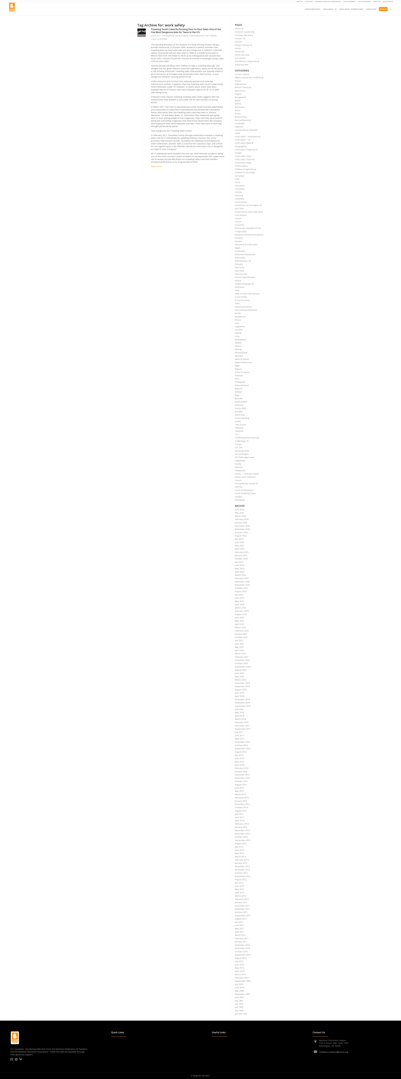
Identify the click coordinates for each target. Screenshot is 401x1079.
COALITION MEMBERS (349, 1)
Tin (236, 434)
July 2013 (239, 846)
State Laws (240, 414)
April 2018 (239, 715)
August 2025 (241, 535)
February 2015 (242, 797)
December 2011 (242, 905)
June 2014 (239, 817)
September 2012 (243, 876)
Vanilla (238, 464)
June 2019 (239, 692)
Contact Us (240, 38)
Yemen (238, 480)
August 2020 (241, 670)
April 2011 (239, 931)
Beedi (237, 100)
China (237, 182)
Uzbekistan (240, 460)
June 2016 (239, 758)
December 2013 (242, 830)
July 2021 (239, 640)
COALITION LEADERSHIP (364, 1)
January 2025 (241, 555)
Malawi (238, 342)
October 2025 (241, 532)
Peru (237, 378)
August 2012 (241, 879)
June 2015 (239, 787)
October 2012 (241, 873)
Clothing (239, 195)
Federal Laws (241, 274)
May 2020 (239, 676)
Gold (237, 290)
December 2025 (242, 526)
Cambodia (240, 123)
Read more (156, 166)
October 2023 (241, 588)
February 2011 (242, 938)
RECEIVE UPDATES (388, 1)
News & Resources (243, 362)
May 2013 (239, 853)
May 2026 (239, 512)
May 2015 (239, 791)
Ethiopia (239, 264)
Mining (238, 349)
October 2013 (241, 837)
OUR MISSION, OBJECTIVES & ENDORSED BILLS (328, 1)
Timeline (239, 431)
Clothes (238, 192)
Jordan (238, 313)
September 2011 (243, 915)
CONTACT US (377, 1)
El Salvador (240, 251)
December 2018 (242, 699)
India (237, 303)
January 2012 (241, 902)
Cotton (238, 218)
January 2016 (241, 771)
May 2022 (239, 621)
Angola (238, 94)
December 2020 (242, 660)
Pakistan (239, 375)
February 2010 (242, 977)
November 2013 (242, 833)
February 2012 (242, 899)
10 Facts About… (243, 74)
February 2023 (242, 611)
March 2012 (240, 896)
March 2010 (240, 974)
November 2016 (242, 742)
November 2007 (242, 994)
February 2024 (242, 578)
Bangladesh (240, 97)
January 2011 (241, 941)
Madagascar (240, 339)
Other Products (242, 372)
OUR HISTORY (309, 1)
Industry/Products (243, 306)
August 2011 (241, 918)
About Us (239, 28)
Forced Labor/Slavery (245, 277)
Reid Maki (163, 39)
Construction (241, 202)
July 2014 (239, 814)
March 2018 (240, 719)
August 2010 (241, 958)
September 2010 (243, 954)
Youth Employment (196, 36)
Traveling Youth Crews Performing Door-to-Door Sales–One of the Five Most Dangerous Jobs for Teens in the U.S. (186, 31)
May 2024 (239, 568)
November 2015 (242, 778)
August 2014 (241, 810)
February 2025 (242, 552)
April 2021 (239, 650)
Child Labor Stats (243, 156)
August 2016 (241, 751)
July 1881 (239, 1000)
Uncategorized (242, 450)
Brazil (237, 110)
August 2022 (241, 614)
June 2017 (239, 735)
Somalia (238, 411)
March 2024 (240, 575)
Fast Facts (239, 267)
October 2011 (241, 912)
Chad (237, 133)
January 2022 (241, 634)
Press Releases (242, 385)
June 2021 (239, 643)
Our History (240, 58)
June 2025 (239, 542)
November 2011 (242, 909)
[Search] (391, 9)
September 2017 (243, 729)
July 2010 (239, 961)
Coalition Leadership (244, 32)
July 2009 (239, 984)
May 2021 (239, 647)
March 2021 (240, 653)
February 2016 (242, 768)
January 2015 (241, 801)
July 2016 (239, 755)
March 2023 (240, 607)
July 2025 (239, 539)
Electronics (240, 257)
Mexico (238, 346)
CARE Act (239, 126)
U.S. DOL (239, 447)
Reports (238, 388)
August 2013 (241, 843)
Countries (239, 225)
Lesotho (239, 329)
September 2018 (243, 706)
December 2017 (242, 725)
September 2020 (243, 666)
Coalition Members (244, 35)
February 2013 (242, 859)
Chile (237, 179)
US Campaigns (242, 454)
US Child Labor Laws (244, 457)
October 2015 (241, 781)
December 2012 (242, 866)
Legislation (240, 326)
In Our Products (242, 300)
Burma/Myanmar (243, 120)
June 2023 (239, 598)
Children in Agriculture (245, 169)
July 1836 (239, 1010)
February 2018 (242, 722)
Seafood (239, 405)
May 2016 (239, 761)
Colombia (239, 198)
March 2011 (240, 935)
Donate (238, 41)
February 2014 (242, 823)
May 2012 (239, 889)
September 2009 (243, 981)
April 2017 (239, 738)
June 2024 (239, 565)
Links (237, 336)
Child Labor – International (247, 136)
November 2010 (242, 948)
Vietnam (239, 467)
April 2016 (239, 765)
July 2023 (239, 594)
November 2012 (242, 869)
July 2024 (239, 562)
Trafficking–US (242, 441)
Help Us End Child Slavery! (247, 293)
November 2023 (242, 584)
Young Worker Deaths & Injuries (176, 36)
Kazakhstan (240, 316)
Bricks (237, 113)
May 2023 (239, 601)
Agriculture (240, 90)
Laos (237, 323)
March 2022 (240, 627)
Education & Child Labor (246, 244)
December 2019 (242, 683)
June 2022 (239, 617)
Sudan (238, 421)
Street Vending (242, 418)
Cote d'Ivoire (241, 215)
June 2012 (239, 886)
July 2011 (239, 922)
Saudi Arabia (241, 401)
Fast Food (239, 270)
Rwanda (238, 398)
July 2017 (239, 732)
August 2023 (241, 591)
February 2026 (242, 519)
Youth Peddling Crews (245, 493)
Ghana (238, 280)
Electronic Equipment (245, 254)
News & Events (242, 359)
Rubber (238, 391)
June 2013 (239, 850)
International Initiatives (246, 310)
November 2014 (242, 804)
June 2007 (239, 997)
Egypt (237, 247)
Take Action (240, 424)
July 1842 (239, 1007)
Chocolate (239, 185)
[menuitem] (300, 1)
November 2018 (242, 702)
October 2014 (241, 807)
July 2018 (239, 709)
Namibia (239, 356)
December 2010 (242, 945)
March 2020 (240, 679)
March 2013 (240, 856)
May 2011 (239, 928)
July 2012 (239, 882)
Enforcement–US (243, 261)
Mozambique (241, 352)
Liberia (238, 333)
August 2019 (241, 689)
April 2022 (239, 624)
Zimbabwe (240, 500)
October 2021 (241, 637)
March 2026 (240, 516)
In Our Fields (241, 296)
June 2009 (239, 987)
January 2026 (241, 522)
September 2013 (243, 840)
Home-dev (240, 51)
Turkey (238, 444)
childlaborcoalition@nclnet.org (333, 1052)
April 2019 (239, 696)
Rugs (237, 395)
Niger (237, 365)
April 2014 (239, 820)
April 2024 (239, 571)
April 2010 (239, 971)
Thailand (239, 427)
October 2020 (241, 663)
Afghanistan (240, 84)
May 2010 (239, 968)
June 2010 (239, 964)
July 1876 (239, 1004)
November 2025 (242, 529)
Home (238, 48)
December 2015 (242, 774)
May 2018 (239, 712)
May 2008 (239, 990)
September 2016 (243, 748)
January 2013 (241, 863)
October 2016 (241, 745)
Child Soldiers (241, 166)
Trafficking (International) (247, 437)
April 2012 (239, 892)
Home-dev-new (242, 54)
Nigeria (238, 369)
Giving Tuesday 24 (243, 45)
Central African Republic (246, 130)
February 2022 (242, 630)
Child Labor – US (242, 139)
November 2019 (242, 686)
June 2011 (239, 925)
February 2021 (242, 657)
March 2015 (240, 794)
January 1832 (241, 1013)
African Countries (243, 87)
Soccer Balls (240, 408)
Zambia (238, 496)
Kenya (238, 319)
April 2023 (239, 604)
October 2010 (241, 951)
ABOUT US (300, 1)
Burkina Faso (241, 117)
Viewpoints (240, 470)
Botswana (239, 107)
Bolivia (238, 103)
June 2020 (239, 673)
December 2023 (242, 581)
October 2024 (241, 558)
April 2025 (239, 548)
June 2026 (239, 509)
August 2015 (241, 784)
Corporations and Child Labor (249, 211)
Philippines (240, 382)
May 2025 (239, 545)
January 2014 (241, 827)
